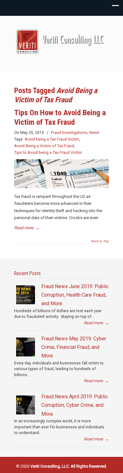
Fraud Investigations (69, 132)
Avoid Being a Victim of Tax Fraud (44, 146)
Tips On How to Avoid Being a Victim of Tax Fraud (60, 117)
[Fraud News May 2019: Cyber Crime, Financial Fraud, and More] (25, 346)
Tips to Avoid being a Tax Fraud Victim (48, 152)
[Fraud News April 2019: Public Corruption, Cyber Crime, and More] (25, 404)
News (94, 132)
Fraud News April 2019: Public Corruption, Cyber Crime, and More (74, 405)
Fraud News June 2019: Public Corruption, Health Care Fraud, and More (74, 295)
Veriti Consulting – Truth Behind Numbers (61, 41)
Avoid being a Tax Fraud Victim (52, 139)
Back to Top (100, 241)
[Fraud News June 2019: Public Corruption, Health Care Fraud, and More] (25, 294)
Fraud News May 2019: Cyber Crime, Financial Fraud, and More (73, 347)
